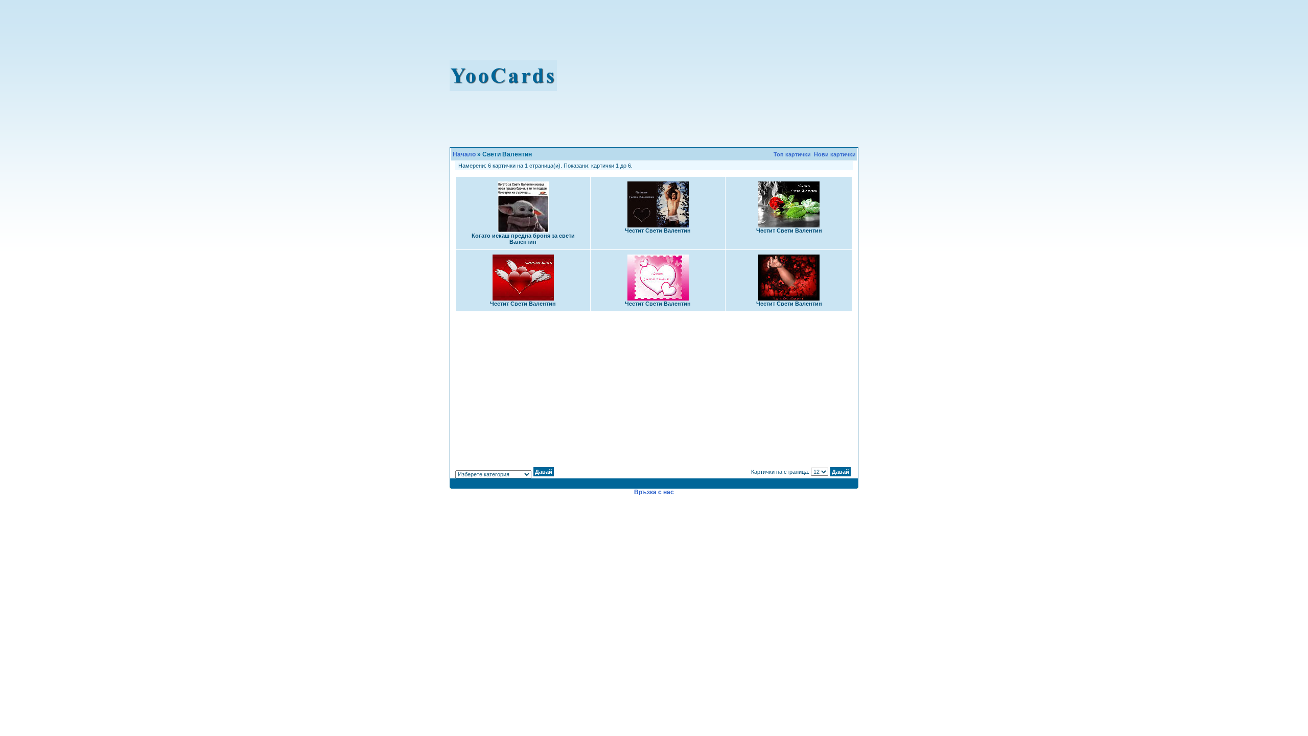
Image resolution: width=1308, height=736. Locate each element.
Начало (464, 154)
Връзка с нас (654, 492)
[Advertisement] (716, 75)
